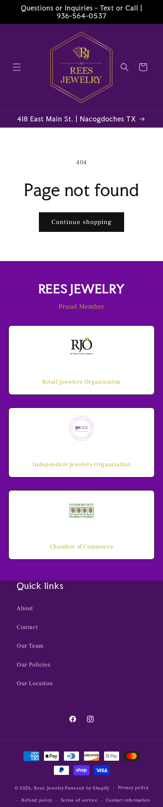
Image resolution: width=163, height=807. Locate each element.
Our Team (30, 646)
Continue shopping (81, 222)
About (25, 608)
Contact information (128, 800)
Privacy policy (133, 787)
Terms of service (79, 800)
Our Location (35, 683)
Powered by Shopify (87, 787)
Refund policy (36, 800)
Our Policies (33, 665)
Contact (27, 627)
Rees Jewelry (49, 787)
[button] (17, 67)
